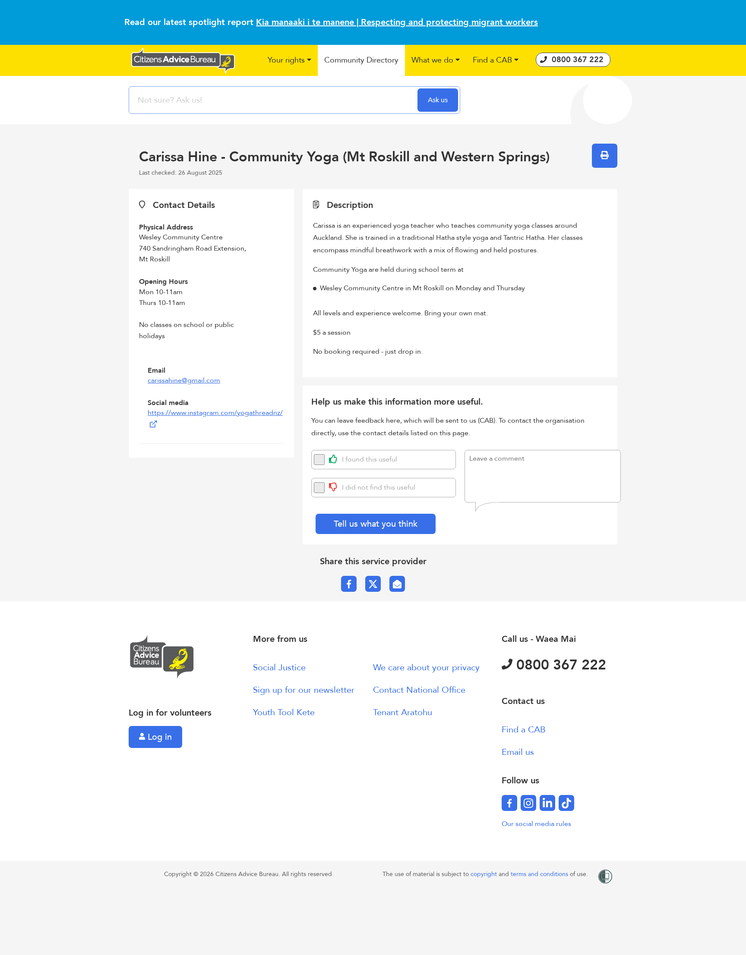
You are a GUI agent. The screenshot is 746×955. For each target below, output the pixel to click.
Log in (158, 737)
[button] (289, 60)
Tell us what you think (375, 524)
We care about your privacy (426, 667)
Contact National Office (419, 690)
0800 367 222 (559, 665)
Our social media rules (536, 824)
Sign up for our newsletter (303, 690)
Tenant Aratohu (402, 712)
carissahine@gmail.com (184, 380)
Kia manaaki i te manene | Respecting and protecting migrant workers (397, 22)
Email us (518, 752)
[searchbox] (274, 100)
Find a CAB (524, 729)
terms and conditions (540, 874)
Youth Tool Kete (284, 712)
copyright (485, 874)
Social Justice (279, 667)
